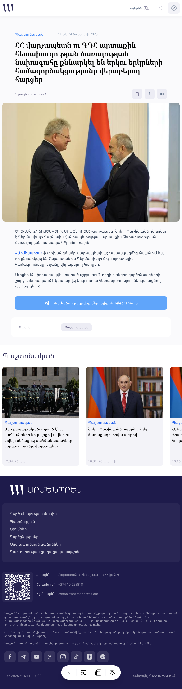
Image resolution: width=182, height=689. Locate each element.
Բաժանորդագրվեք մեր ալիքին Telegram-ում (96, 303)
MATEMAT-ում (163, 675)
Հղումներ (18, 529)
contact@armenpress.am (78, 593)
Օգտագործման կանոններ (35, 544)
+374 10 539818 (70, 584)
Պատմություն (22, 521)
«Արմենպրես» (29, 252)
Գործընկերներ (24, 536)
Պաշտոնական (76, 327)
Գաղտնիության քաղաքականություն (44, 551)
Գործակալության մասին (33, 513)
